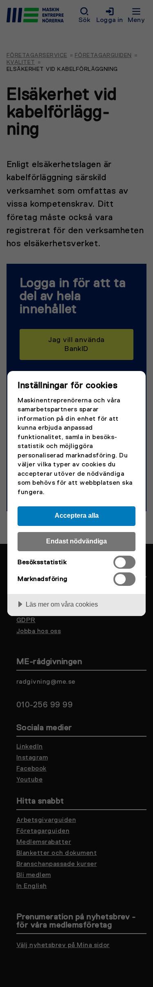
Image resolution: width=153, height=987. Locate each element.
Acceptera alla (77, 515)
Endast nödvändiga (76, 541)
